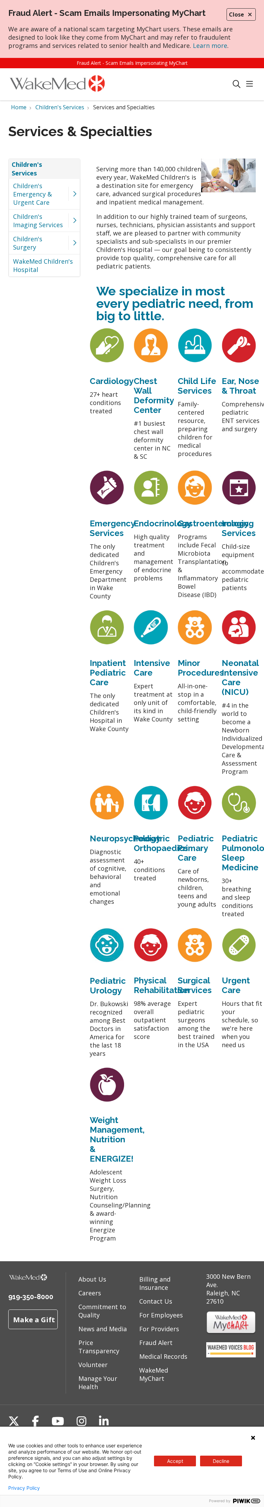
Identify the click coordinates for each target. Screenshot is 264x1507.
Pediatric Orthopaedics (161, 843)
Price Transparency (98, 1346)
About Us (92, 1279)
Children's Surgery (27, 243)
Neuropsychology (125, 838)
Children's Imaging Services (38, 220)
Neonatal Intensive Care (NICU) (240, 677)
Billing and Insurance (154, 1283)
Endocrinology (162, 523)
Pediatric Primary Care (196, 848)
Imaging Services (239, 528)
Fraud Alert (156, 1342)
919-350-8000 (30, 1297)
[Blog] (231, 1355)
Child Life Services (197, 386)
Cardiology (111, 381)
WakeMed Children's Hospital (43, 265)
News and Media (102, 1329)
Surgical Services (195, 985)
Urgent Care (236, 985)
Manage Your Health (97, 1382)
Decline (221, 1461)
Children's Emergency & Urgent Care (32, 194)
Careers (89, 1293)
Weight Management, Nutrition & (117, 1134)
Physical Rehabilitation (161, 985)
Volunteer (93, 1365)
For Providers (159, 1329)
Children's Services (27, 168)
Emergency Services (112, 528)
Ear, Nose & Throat (240, 386)
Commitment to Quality (102, 1311)
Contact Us (155, 1301)
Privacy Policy (24, 1488)
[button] (251, 84)
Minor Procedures (201, 668)
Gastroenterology (213, 523)
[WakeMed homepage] (57, 84)
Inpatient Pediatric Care (108, 672)
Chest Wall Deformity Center (154, 395)
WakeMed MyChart (153, 1374)
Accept (175, 1461)
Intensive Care (152, 668)
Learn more (210, 45)
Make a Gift (34, 1319)
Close (236, 14)
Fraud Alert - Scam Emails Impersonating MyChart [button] (132, 63)
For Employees (161, 1315)
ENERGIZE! (111, 1159)
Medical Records (163, 1356)
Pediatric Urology (108, 985)
